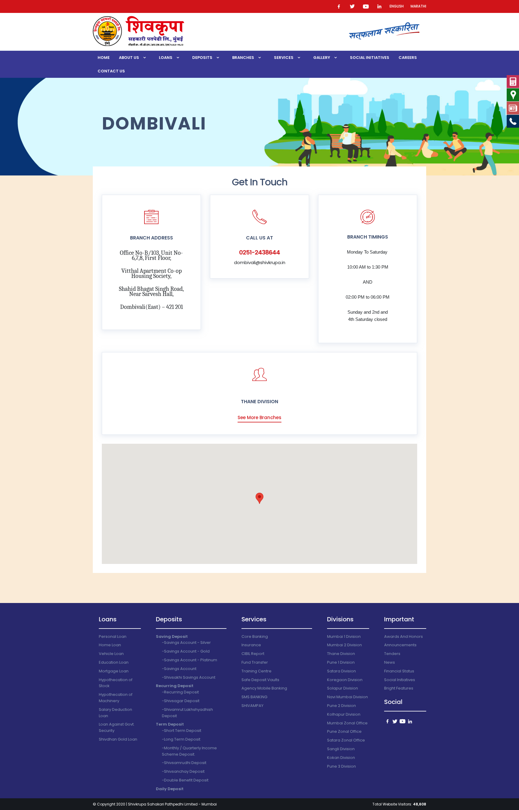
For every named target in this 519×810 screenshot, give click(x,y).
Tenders (392, 653)
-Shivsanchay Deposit (183, 771)
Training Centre (256, 671)
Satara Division (341, 671)
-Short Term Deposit (181, 730)
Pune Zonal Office (344, 731)
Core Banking (254, 636)
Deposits (202, 57)
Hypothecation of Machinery (115, 698)
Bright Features (398, 688)
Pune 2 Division (341, 705)
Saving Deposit (172, 636)
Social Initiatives (369, 57)
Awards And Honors (403, 636)
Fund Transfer (254, 662)
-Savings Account (179, 668)
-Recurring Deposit (180, 692)
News (389, 662)
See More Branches (259, 417)
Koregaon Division (345, 680)
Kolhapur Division (343, 714)
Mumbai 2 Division (344, 645)
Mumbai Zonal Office (347, 723)
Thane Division (341, 653)
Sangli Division (341, 749)
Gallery (321, 57)
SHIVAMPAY (252, 705)
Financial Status (399, 671)
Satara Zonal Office (346, 740)
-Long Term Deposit (181, 739)
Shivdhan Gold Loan (118, 739)
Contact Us (111, 71)
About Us (129, 57)
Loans (165, 57)
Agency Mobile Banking (264, 688)
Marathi (418, 6)
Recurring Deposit (174, 686)
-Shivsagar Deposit (180, 701)
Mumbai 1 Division (344, 636)
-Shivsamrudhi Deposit (184, 763)
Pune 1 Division (341, 662)
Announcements (400, 645)
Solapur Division (342, 688)
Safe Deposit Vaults (260, 680)
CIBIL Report (252, 653)
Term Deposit (170, 724)
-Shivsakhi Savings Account (188, 677)
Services (283, 57)
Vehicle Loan (111, 653)
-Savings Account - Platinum (189, 660)
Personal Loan (112, 636)
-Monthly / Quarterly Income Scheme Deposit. (189, 751)
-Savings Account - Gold (186, 651)
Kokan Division (341, 757)
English (397, 6)
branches (243, 57)
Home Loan (110, 645)
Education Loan (114, 662)
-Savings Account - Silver (186, 642)
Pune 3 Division (341, 766)
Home (104, 57)
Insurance (251, 645)
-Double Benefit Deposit (185, 780)
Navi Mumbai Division (347, 697)
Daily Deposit (170, 789)
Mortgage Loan (114, 671)
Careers (408, 57)
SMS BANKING (254, 697)
